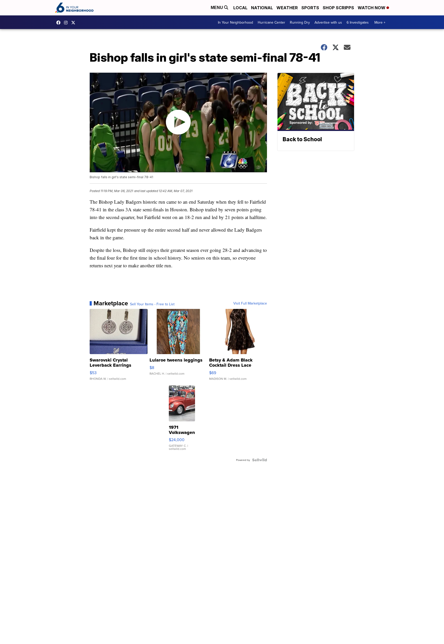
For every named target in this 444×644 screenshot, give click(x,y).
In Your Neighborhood (235, 22)
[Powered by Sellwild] (259, 460)
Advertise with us (328, 22)
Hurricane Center (271, 22)
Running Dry (300, 22)
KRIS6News (59, 23)
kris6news (67, 23)
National (262, 7)
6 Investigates (358, 22)
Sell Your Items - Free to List (152, 304)
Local (240, 7)
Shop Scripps (338, 7)
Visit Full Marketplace (250, 303)
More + (379, 22)
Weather (287, 7)
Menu (217, 7)
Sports (310, 7)
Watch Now (372, 7)
